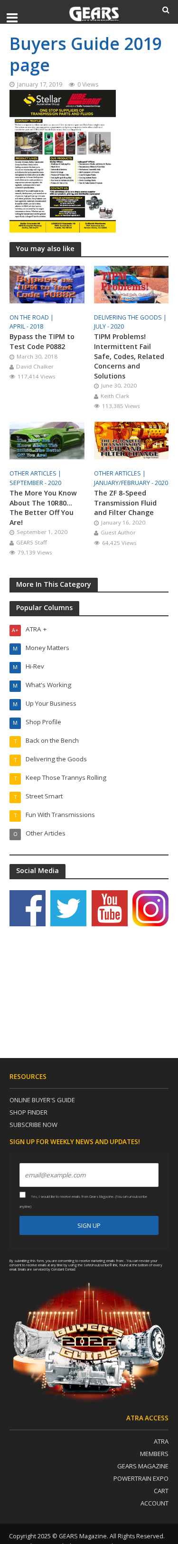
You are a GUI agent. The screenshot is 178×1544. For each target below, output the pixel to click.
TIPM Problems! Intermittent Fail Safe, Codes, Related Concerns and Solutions (129, 356)
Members (154, 1453)
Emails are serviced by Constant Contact (46, 1269)
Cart (161, 1490)
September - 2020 (35, 483)
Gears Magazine (143, 1466)
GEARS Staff (31, 542)
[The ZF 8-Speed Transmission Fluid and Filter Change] (131, 440)
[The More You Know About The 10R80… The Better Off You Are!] (46, 440)
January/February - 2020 (131, 483)
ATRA (161, 1441)
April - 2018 (26, 326)
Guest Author (118, 532)
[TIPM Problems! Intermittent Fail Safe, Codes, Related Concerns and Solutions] (131, 283)
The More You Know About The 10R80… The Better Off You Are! (43, 507)
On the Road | (32, 317)
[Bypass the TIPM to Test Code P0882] (46, 283)
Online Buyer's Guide (42, 1100)
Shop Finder (28, 1112)
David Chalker (35, 366)
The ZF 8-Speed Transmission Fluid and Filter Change (125, 502)
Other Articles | (36, 473)
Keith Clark (115, 395)
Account (155, 1503)
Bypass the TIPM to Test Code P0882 (42, 341)
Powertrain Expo (141, 1478)
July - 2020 (109, 326)
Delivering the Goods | (131, 317)
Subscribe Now (33, 1124)
